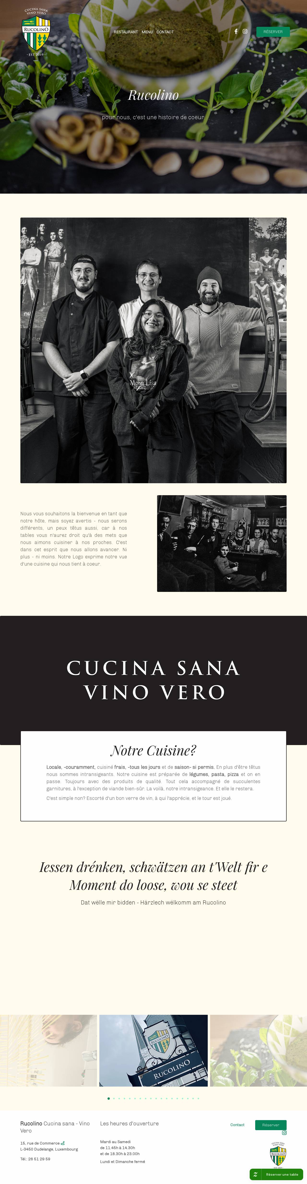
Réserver (273, 31)
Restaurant (126, 32)
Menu (147, 32)
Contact (165, 32)
